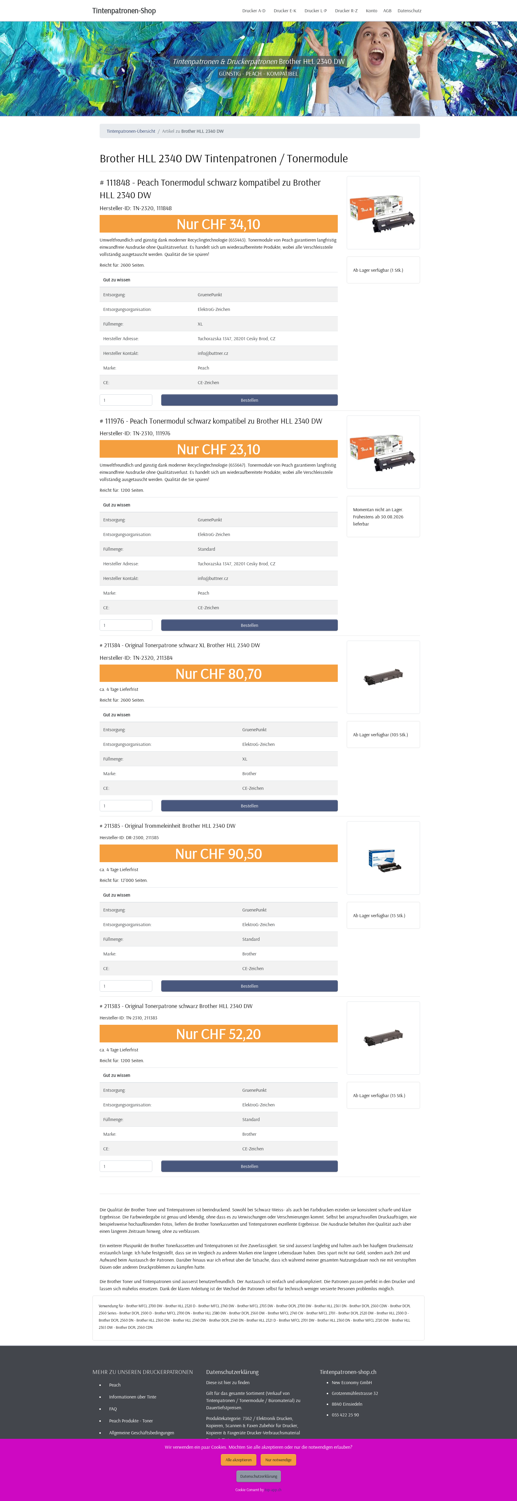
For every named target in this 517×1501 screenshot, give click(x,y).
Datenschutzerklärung (258, 1476)
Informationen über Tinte (132, 1397)
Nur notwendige (278, 1459)
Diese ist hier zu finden (228, 1382)
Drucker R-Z (346, 10)
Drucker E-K (285, 10)
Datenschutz (410, 10)
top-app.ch (273, 1489)
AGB (387, 10)
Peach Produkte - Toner (131, 1421)
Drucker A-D (253, 10)
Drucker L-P (316, 10)
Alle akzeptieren (239, 1459)
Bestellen (249, 400)
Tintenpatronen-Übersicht (131, 131)
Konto (371, 10)
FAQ (113, 1409)
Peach (115, 1385)
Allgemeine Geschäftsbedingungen (141, 1433)
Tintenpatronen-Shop (124, 10)
